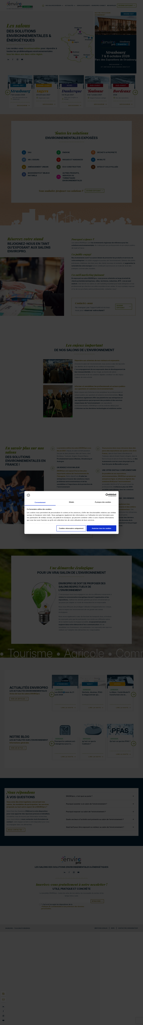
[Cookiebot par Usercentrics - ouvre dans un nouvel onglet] (107, 495)
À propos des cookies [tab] (103, 502)
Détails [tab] (71, 502)
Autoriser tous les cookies (101, 528)
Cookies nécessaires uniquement (71, 528)
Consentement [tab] (40, 502)
